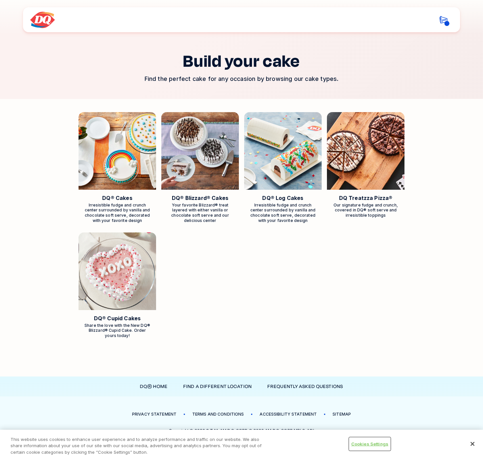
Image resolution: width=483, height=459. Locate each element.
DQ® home (154, 386)
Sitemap (342, 414)
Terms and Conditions (218, 414)
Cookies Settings (369, 443)
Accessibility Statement (288, 414)
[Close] (472, 444)
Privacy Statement (154, 414)
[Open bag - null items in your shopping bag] (443, 20)
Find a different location (217, 386)
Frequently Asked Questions (305, 386)
